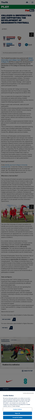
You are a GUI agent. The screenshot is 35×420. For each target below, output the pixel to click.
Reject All (17, 413)
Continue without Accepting (28, 393)
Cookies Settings (17, 409)
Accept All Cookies (17, 417)
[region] (17, 405)
